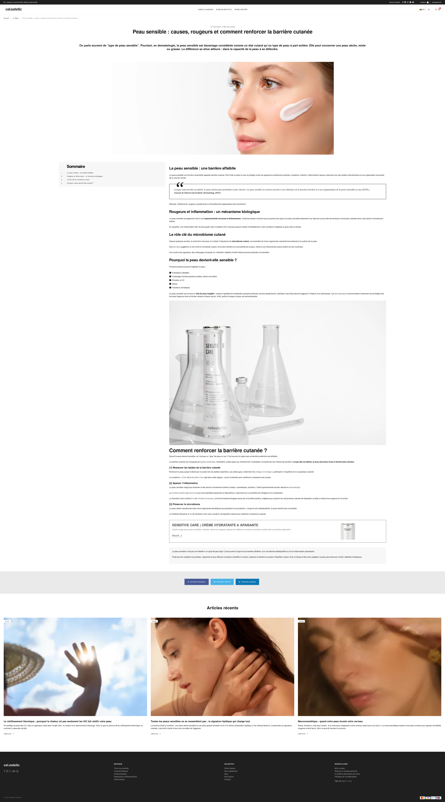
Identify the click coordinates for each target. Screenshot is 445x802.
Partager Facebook (197, 582)
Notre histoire (229, 768)
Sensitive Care (198, 477)
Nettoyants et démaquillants (125, 776)
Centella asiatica (179, 492)
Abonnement (119, 779)
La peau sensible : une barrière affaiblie (78, 173)
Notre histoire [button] (241, 9)
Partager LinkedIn (248, 582)
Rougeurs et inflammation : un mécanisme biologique (83, 176)
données (176, 246)
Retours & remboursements (346, 771)
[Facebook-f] (4, 771)
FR (423, 9)
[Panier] (438, 9)
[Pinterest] (17, 771)
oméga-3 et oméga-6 (264, 471)
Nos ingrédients (230, 771)
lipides (203, 461)
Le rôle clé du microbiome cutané (76, 179)
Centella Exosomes (205, 498)
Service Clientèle (394, 2)
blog (226, 773)
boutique (423, 2)
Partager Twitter (223, 582)
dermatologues (341, 293)
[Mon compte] (436, 9)
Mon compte (340, 768)
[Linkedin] (7, 771)
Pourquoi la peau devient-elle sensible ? (79, 183)
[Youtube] (13, 771)
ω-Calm (183, 477)
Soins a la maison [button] (205, 9)
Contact (227, 779)
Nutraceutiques (120, 773)
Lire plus (7, 734)
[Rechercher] (428, 9)
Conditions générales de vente (347, 773)
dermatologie (294, 487)
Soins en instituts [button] (224, 9)
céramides (211, 461)
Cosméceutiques (121, 771)
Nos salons (229, 776)
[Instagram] (10, 771)
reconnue (193, 492)
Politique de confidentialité (345, 776)
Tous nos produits (121, 768)
